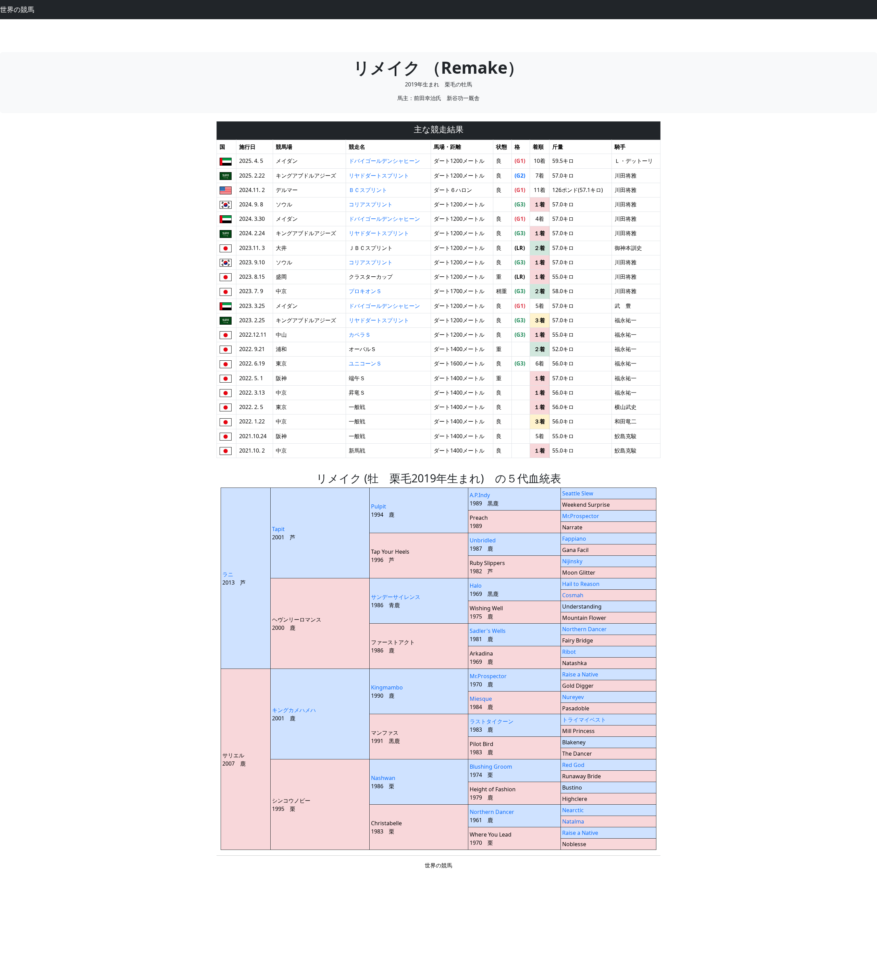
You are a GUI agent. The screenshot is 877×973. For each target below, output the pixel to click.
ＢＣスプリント (368, 190)
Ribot (569, 652)
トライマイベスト (584, 719)
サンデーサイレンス (395, 597)
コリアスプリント (371, 204)
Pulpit (378, 506)
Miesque (481, 698)
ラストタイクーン (492, 721)
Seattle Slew (577, 493)
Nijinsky (572, 561)
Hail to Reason (581, 584)
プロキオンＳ (365, 291)
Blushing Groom (491, 766)
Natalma (573, 821)
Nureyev (573, 697)
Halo (476, 585)
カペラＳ (360, 334)
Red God (573, 765)
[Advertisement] (438, 34)
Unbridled (483, 540)
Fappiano (574, 538)
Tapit (278, 529)
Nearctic (573, 810)
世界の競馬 (17, 9)
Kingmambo (387, 687)
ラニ (227, 574)
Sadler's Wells (488, 631)
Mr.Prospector (580, 516)
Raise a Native (580, 674)
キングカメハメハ (294, 710)
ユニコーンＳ (365, 363)
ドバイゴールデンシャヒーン (384, 161)
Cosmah (572, 595)
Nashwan (383, 778)
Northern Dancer (584, 629)
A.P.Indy (480, 495)
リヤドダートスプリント (379, 175)
